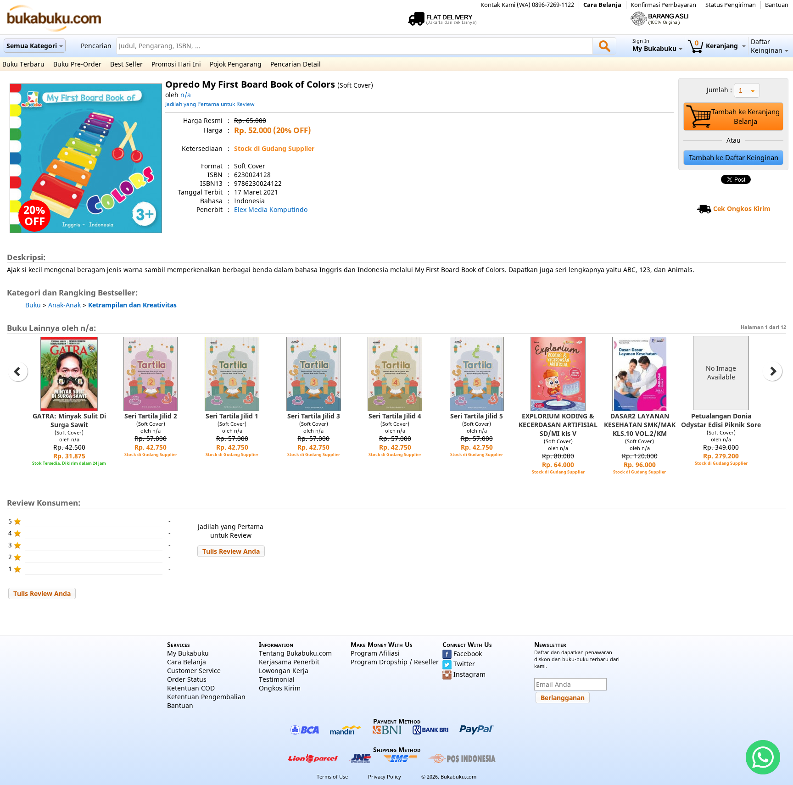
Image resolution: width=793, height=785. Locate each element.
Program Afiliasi (375, 653)
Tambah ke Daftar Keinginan (733, 157)
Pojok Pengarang (236, 64)
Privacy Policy (384, 776)
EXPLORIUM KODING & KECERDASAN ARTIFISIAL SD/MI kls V (558, 425)
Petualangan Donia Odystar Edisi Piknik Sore (721, 420)
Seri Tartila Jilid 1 (232, 416)
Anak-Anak (64, 305)
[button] (231, 551)
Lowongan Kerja (283, 670)
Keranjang (717, 45)
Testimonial (277, 679)
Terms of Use (332, 776)
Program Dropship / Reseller (395, 661)
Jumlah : (719, 89)
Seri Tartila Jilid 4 (395, 416)
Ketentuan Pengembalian (206, 696)
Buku (33, 305)
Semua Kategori (31, 45)
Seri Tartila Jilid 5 (476, 416)
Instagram (469, 674)
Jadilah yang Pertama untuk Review (209, 103)
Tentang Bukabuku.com (295, 653)
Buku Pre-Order (77, 64)
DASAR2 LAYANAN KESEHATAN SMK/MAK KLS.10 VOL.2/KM (640, 425)
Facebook (467, 653)
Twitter (464, 663)
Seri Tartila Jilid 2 (150, 416)
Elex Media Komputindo (270, 209)
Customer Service (194, 670)
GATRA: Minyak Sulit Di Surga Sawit (69, 420)
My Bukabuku (188, 653)
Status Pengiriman (730, 5)
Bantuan (776, 5)
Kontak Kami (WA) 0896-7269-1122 (527, 5)
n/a (185, 94)
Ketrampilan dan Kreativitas (132, 305)
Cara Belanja (602, 5)
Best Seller (126, 64)
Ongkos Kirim (280, 688)
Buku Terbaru (23, 64)
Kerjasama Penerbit (289, 661)
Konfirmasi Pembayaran (663, 5)
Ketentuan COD (191, 688)
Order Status (187, 679)
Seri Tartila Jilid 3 (313, 416)
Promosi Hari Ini (176, 64)
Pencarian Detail (295, 64)
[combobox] (747, 90)
